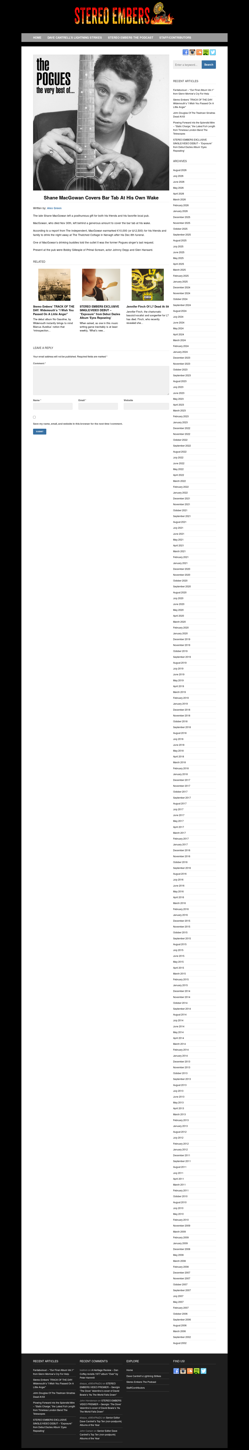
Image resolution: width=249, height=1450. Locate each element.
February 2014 (181, 1049)
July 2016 (178, 879)
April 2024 (178, 334)
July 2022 (178, 457)
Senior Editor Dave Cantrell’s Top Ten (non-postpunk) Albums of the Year (101, 1421)
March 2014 (179, 1043)
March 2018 (179, 762)
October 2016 (180, 862)
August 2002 (180, 1343)
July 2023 (178, 387)
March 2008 (179, 1260)
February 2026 (181, 205)
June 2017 (178, 815)
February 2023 (181, 416)
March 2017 (179, 832)
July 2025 (178, 246)
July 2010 (178, 1208)
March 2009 (179, 1231)
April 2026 (178, 193)
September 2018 (182, 727)
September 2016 (182, 867)
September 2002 (182, 1337)
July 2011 (178, 1172)
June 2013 (178, 1096)
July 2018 (178, 739)
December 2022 (181, 428)
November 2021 (181, 504)
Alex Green (54, 208)
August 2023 (180, 381)
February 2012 (181, 1143)
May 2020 (178, 609)
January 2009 (180, 1243)
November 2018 (181, 715)
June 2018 (178, 744)
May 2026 (178, 187)
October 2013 (180, 1073)
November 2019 (181, 645)
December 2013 (181, 1061)
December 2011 (181, 1155)
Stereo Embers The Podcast (130, 37)
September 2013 (182, 1079)
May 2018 (178, 750)
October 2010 (180, 1196)
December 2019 (181, 639)
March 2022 (179, 480)
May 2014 (178, 1032)
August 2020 (180, 592)
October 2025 (180, 228)
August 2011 (180, 1166)
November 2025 (181, 222)
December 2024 (181, 287)
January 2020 (180, 633)
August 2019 (180, 662)
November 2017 (181, 785)
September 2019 (182, 656)
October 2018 (180, 721)
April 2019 (178, 686)
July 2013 (178, 1090)
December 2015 (181, 920)
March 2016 (179, 903)
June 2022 (178, 463)
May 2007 (178, 1301)
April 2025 (178, 263)
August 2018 (180, 733)
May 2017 (178, 820)
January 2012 (180, 1149)
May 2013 (178, 1102)
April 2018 (178, 756)
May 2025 (178, 258)
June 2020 (178, 604)
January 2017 (180, 844)
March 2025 (179, 269)
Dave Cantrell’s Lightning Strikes (74, 37)
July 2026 (178, 175)
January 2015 (180, 985)
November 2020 (181, 574)
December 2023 (181, 357)
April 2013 (178, 1108)
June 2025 (178, 252)
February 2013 (181, 1120)
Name (37, 400)
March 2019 (179, 692)
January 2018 (180, 774)
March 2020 (179, 621)
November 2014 (181, 997)
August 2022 (180, 451)
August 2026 (180, 170)
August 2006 (180, 1325)
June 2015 (178, 955)
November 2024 (181, 293)
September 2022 (182, 445)
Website (128, 400)
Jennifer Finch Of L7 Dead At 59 (147, 306)
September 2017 (182, 797)
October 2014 (180, 1002)
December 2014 (181, 991)
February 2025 (181, 275)
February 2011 (181, 1190)
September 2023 (182, 375)
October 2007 (180, 1284)
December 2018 (181, 709)
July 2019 (178, 668)
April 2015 (178, 967)
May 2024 (178, 328)
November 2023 (181, 363)
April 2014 (178, 1038)
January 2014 (180, 1055)
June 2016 (178, 885)
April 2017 (178, 826)
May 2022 (178, 469)
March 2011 (179, 1184)
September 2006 (182, 1319)
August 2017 (180, 803)
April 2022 (178, 474)
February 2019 (181, 697)
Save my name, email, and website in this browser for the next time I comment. (78, 423)
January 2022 (180, 492)
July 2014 (178, 1020)
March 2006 (179, 1331)
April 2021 (178, 545)
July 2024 (178, 316)
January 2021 (180, 563)
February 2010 (181, 1219)
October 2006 (180, 1313)
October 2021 (180, 510)
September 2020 (182, 586)
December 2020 (181, 568)
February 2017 (181, 838)
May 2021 (178, 539)
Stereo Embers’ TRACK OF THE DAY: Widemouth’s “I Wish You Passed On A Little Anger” (53, 310)
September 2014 (182, 1008)
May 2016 (178, 891)
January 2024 (180, 351)
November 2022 (181, 434)
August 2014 (180, 1014)
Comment (39, 363)
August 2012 (180, 1131)
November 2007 (181, 1278)
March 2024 (179, 340)
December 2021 (181, 498)
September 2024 (182, 305)
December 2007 (181, 1272)
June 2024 (178, 322)
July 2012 (178, 1137)
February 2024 (181, 346)
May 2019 (178, 680)
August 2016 (180, 873)
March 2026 (179, 199)
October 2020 (180, 580)
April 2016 (178, 897)
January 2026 (180, 211)
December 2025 (181, 217)
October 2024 (180, 299)
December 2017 (181, 780)
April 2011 (178, 1178)
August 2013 (180, 1085)
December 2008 (181, 1249)
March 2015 (179, 973)
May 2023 (178, 398)
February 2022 (181, 486)
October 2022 (180, 439)
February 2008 (181, 1266)
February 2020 (181, 627)
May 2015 (178, 961)
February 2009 (181, 1237)
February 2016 (181, 909)
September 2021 (182, 516)
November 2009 (181, 1225)
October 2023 (180, 369)
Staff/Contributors (175, 37)
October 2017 (180, 791)
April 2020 (178, 615)
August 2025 (180, 240)
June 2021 (178, 533)
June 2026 (178, 181)
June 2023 (178, 393)
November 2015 (181, 926)
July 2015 (178, 950)
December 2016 (181, 850)
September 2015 (182, 938)
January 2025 (180, 281)
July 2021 (178, 527)
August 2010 (180, 1202)
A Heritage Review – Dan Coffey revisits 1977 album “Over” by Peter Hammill (99, 1373)
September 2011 (182, 1161)
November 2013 (181, 1067)
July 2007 (178, 1296)
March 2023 (179, 410)
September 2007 (182, 1290)
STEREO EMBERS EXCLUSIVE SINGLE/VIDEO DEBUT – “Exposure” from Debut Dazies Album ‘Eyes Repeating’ (100, 312)
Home (37, 37)
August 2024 (180, 310)
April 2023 (178, 404)
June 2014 (178, 1026)
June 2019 (178, 674)
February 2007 (181, 1307)
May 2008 (178, 1254)
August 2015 (180, 944)
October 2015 (180, 932)
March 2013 (179, 1114)
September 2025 (182, 234)
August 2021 (180, 521)
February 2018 (181, 768)
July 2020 (178, 598)
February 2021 (181, 557)
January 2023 (180, 422)
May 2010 (178, 1213)
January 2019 (180, 703)
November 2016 (181, 856)
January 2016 (180, 914)
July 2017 (178, 809)
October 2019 (180, 651)
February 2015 (181, 979)
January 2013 (180, 1125)
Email (82, 400)
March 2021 (179, 551)
